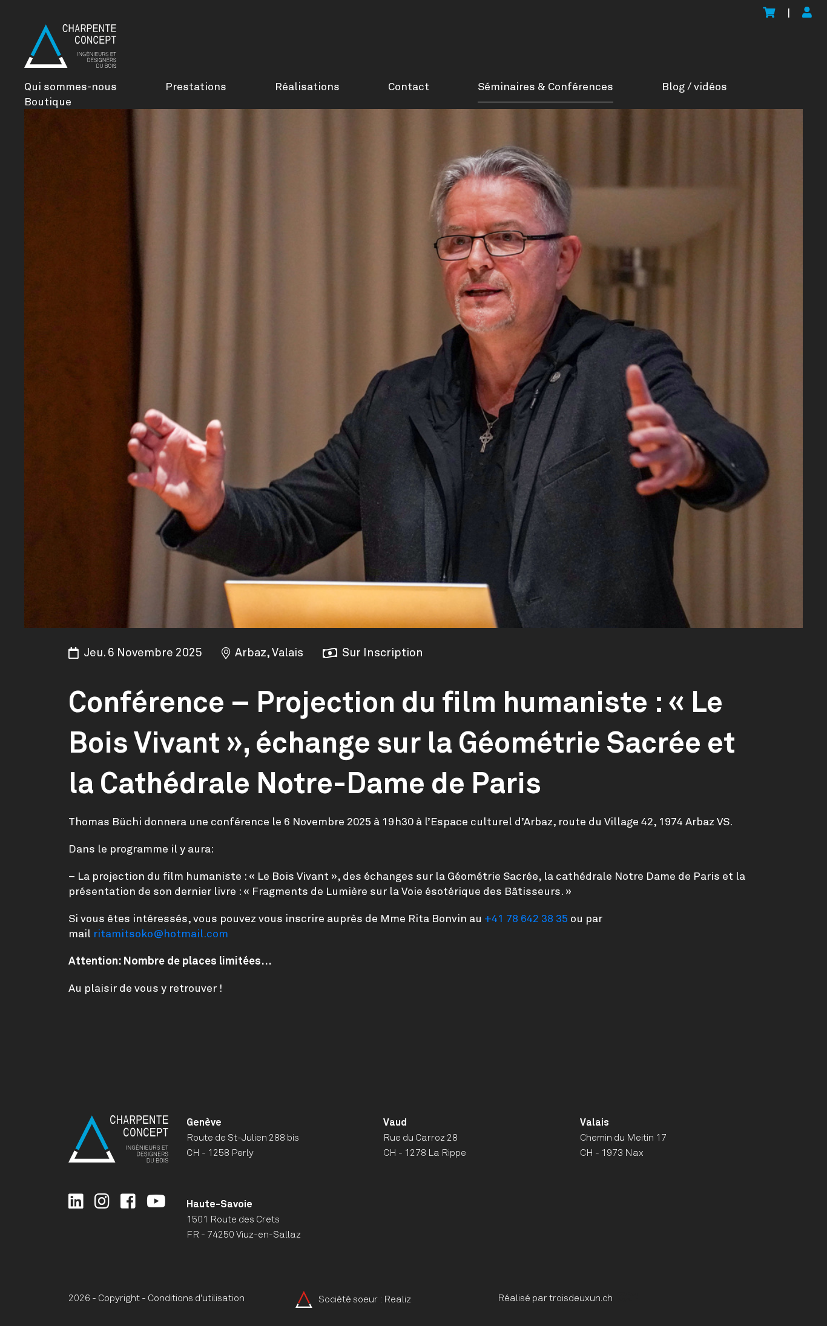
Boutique (47, 102)
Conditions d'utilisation (196, 1298)
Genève (204, 1122)
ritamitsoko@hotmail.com (160, 934)
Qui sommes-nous (70, 87)
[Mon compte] (807, 13)
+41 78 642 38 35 (526, 919)
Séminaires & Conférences (545, 87)
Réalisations (307, 87)
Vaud (395, 1122)
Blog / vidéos (694, 87)
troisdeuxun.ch (581, 1298)
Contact (408, 87)
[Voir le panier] (769, 13)
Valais (594, 1122)
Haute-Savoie (219, 1204)
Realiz (397, 1299)
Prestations (195, 87)
